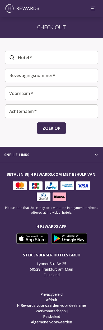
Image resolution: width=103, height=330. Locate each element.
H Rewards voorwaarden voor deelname (51, 305)
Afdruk (51, 299)
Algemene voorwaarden (51, 321)
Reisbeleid (51, 316)
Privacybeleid (51, 294)
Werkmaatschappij (52, 310)
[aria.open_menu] (93, 8)
